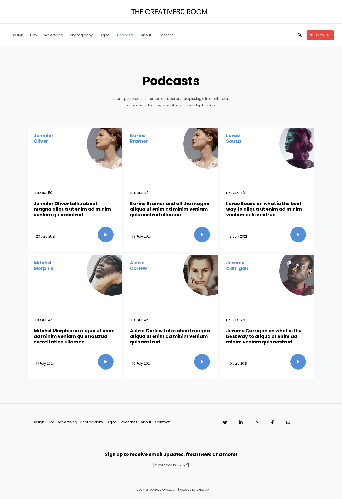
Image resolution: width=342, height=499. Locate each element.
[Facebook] (272, 422)
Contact (165, 35)
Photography (81, 35)
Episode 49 (139, 192)
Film (33, 35)
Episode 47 (43, 319)
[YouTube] (288, 422)
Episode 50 (43, 192)
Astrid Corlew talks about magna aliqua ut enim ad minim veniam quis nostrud (170, 336)
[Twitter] (225, 422)
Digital (105, 35)
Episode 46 (139, 319)
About (146, 35)
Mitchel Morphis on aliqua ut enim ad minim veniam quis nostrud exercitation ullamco (74, 336)
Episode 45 (235, 319)
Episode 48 (235, 192)
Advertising (53, 35)
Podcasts (125, 35)
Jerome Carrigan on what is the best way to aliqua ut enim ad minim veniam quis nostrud (264, 336)
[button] (300, 35)
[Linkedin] (241, 422)
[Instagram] (257, 422)
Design (17, 35)
